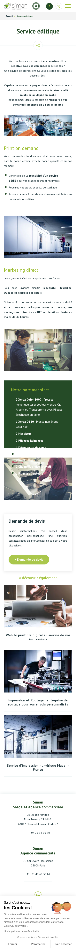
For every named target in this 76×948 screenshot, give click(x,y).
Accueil (9, 16)
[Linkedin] (38, 895)
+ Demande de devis (29, 559)
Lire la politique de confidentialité (21, 931)
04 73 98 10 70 (40, 832)
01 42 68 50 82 (40, 874)
